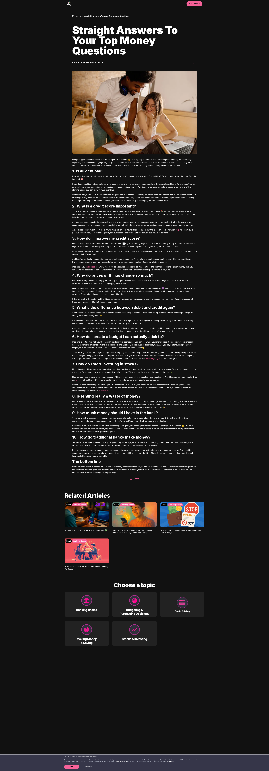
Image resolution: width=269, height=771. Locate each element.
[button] (194, 63)
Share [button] (136, 479)
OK (71, 767)
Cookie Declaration (120, 761)
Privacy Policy (169, 761)
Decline (88, 767)
